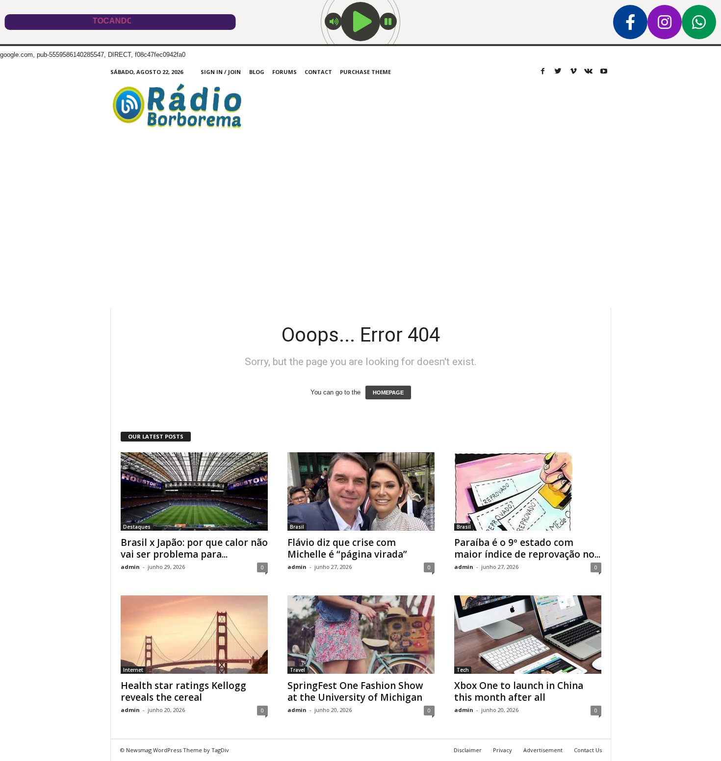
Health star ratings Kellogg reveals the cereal (183, 691)
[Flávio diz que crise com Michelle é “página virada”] (361, 491)
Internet (133, 669)
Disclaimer (468, 750)
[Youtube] (604, 72)
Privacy (502, 750)
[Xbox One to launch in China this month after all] (527, 634)
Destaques (137, 526)
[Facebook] (543, 72)
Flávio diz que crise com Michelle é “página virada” (347, 548)
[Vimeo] (573, 72)
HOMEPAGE (388, 392)
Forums (284, 71)
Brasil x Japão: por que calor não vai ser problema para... (194, 548)
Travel (297, 669)
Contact (318, 71)
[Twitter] (558, 72)
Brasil (297, 526)
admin (130, 566)
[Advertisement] (360, 234)
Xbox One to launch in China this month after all (518, 691)
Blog (256, 71)
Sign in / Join (221, 71)
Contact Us (588, 750)
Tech (463, 669)
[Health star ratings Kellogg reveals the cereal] (194, 634)
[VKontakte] (588, 72)
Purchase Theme (365, 71)
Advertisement (543, 750)
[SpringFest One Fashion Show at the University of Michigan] (361, 634)
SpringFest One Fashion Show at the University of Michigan (355, 691)
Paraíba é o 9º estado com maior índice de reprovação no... (527, 548)
